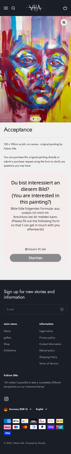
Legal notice (46, 331)
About (7, 331)
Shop (7, 344)
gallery (7, 337)
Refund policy (47, 350)
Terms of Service (48, 363)
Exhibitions (10, 350)
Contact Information (50, 344)
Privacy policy (47, 337)
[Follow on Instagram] (6, 398)
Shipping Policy (48, 357)
